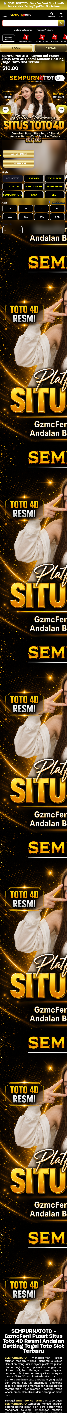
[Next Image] (61, 109)
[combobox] (30, 23)
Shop (4, 16)
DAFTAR (51, 48)
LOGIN (16, 48)
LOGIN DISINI (19, 163)
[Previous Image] (5, 109)
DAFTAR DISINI (19, 154)
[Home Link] (21, 15)
